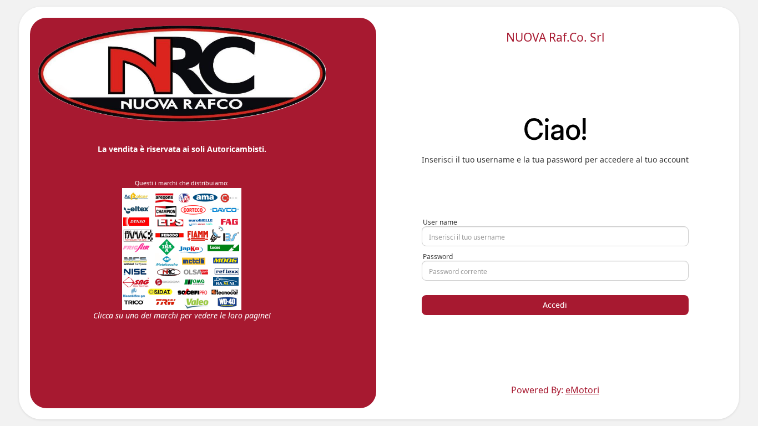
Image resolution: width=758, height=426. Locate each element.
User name (440, 222)
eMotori (582, 390)
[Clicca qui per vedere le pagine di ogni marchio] (181, 248)
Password (438, 256)
